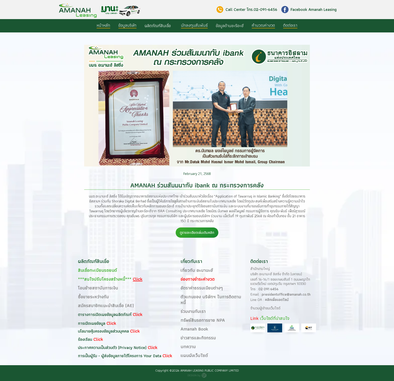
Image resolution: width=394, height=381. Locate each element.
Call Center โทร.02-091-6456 (251, 9)
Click (137, 314)
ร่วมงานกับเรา (193, 311)
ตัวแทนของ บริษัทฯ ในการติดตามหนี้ (211, 299)
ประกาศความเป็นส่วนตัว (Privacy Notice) (113, 347)
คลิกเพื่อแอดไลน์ (277, 300)
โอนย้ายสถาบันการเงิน (98, 287)
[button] (159, 26)
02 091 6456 (268, 289)
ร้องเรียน (85, 339)
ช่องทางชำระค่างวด (198, 279)
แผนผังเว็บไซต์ (194, 355)
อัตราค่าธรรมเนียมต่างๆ (202, 287)
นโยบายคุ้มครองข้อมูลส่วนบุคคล (104, 331)
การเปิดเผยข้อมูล (92, 323)
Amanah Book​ (194, 329)
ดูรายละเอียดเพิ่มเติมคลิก (197, 232)
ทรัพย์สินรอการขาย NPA (203, 320)
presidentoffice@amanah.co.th (286, 294)
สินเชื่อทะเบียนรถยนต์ (97, 270)
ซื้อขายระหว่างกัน (93, 296)
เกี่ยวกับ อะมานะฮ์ (197, 270)
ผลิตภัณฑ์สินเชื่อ (158, 26)
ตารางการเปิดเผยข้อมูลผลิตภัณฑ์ (105, 314)
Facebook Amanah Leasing (314, 9)
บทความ (188, 346)
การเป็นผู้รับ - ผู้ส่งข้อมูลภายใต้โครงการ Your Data (120, 355)
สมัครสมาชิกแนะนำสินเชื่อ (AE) (106, 305)
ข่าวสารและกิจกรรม (198, 337)
